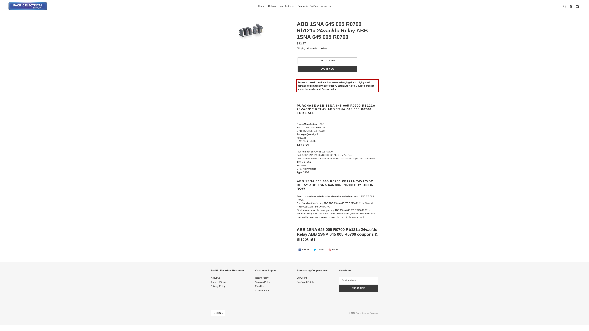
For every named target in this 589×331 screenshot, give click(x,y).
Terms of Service (219, 282)
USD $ (217, 313)
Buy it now (327, 69)
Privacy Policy (218, 286)
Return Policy (262, 277)
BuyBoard (302, 277)
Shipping (301, 48)
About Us (215, 277)
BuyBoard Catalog (306, 282)
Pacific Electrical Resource (367, 313)
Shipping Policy (262, 282)
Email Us (259, 286)
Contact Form (262, 290)
